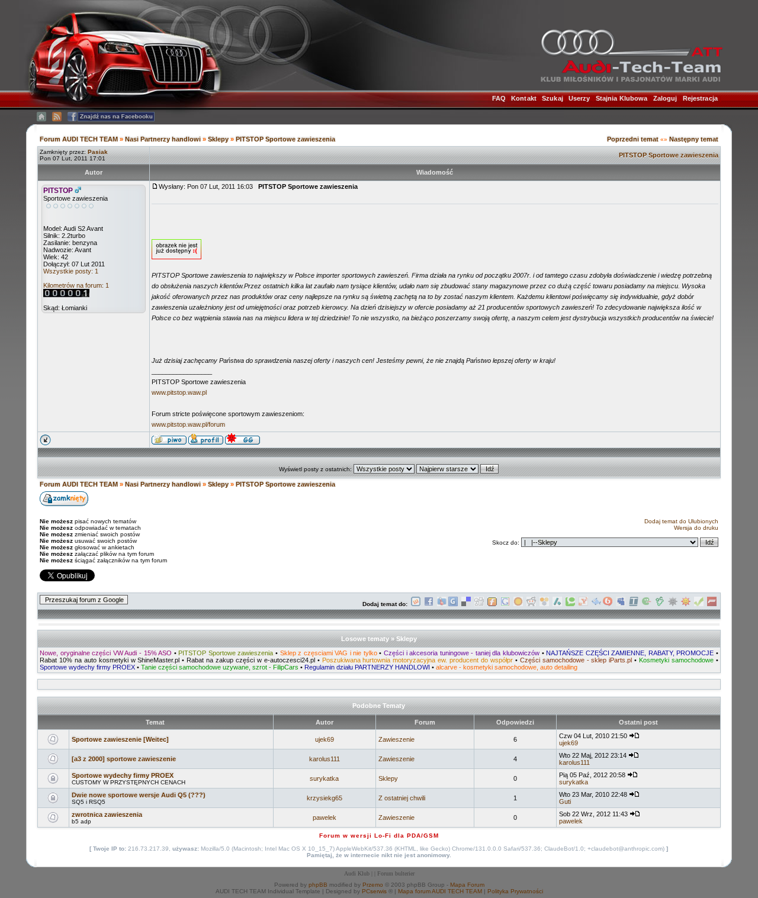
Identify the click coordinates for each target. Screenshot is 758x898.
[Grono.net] (659, 604)
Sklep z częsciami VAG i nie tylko (328, 652)
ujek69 (324, 739)
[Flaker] (646, 604)
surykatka (324, 778)
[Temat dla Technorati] (570, 604)
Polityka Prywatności (515, 891)
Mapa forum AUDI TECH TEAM (440, 891)
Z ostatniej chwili (401, 798)
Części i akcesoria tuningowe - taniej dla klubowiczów (461, 652)
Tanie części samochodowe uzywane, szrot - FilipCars (219, 667)
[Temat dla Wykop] (415, 604)
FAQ (499, 98)
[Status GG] (685, 604)
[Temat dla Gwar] (453, 604)
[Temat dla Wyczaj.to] (442, 604)
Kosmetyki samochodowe (676, 660)
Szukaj (552, 98)
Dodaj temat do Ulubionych (681, 521)
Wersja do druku (696, 527)
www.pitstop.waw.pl (179, 392)
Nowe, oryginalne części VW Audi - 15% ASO (106, 652)
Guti (565, 801)
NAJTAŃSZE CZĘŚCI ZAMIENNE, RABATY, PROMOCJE (630, 652)
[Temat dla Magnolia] (518, 604)
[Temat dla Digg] (479, 604)
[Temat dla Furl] (492, 604)
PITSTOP (58, 190)
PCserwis (374, 891)
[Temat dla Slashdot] (557, 604)
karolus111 (324, 758)
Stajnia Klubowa (622, 98)
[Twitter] (633, 604)
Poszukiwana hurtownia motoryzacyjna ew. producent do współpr (417, 660)
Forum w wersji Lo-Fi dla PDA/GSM (379, 835)
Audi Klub (357, 873)
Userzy (579, 98)
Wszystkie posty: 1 (70, 271)
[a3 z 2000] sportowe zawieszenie (124, 758)
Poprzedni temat (633, 139)
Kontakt (524, 98)
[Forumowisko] (712, 604)
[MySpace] (620, 604)
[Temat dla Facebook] (428, 604)
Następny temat (693, 139)
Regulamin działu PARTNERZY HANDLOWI (367, 667)
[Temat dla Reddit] (531, 604)
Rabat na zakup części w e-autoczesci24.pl (250, 660)
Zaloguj (665, 98)
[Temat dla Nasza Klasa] (596, 604)
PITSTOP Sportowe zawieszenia (285, 139)
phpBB (318, 884)
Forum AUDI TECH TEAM (80, 139)
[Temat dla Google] (505, 604)
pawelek (324, 817)
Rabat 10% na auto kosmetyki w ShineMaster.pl (109, 660)
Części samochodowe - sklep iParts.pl (576, 660)
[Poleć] (699, 604)
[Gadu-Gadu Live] (672, 604)
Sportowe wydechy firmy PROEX (87, 667)
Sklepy (218, 139)
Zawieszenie (396, 739)
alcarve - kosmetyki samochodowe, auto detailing (506, 667)
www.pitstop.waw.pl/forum (188, 424)
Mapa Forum (467, 884)
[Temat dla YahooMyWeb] (583, 604)
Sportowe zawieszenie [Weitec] (120, 739)
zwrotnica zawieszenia (107, 814)
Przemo (372, 884)
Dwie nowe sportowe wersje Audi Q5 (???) (138, 795)
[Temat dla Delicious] (466, 604)
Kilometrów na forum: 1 (76, 285)
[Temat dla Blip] (607, 604)
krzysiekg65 (324, 798)
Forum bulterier (396, 873)
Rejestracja (700, 98)
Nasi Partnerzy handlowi (163, 139)
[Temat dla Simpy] (544, 604)
